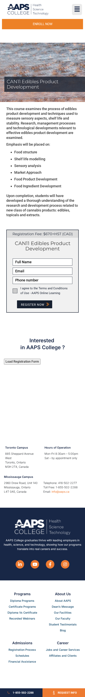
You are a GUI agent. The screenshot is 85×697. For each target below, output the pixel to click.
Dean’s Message (63, 606)
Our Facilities (63, 612)
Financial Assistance (22, 661)
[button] (77, 9)
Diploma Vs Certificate (22, 612)
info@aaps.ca (60, 491)
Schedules (22, 655)
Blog (63, 630)
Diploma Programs (22, 600)
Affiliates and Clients (63, 655)
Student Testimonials (63, 624)
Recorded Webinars (22, 618)
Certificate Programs (22, 606)
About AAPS (63, 600)
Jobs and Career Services (63, 649)
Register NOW (32, 305)
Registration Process (22, 649)
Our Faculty (62, 618)
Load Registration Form (22, 361)
